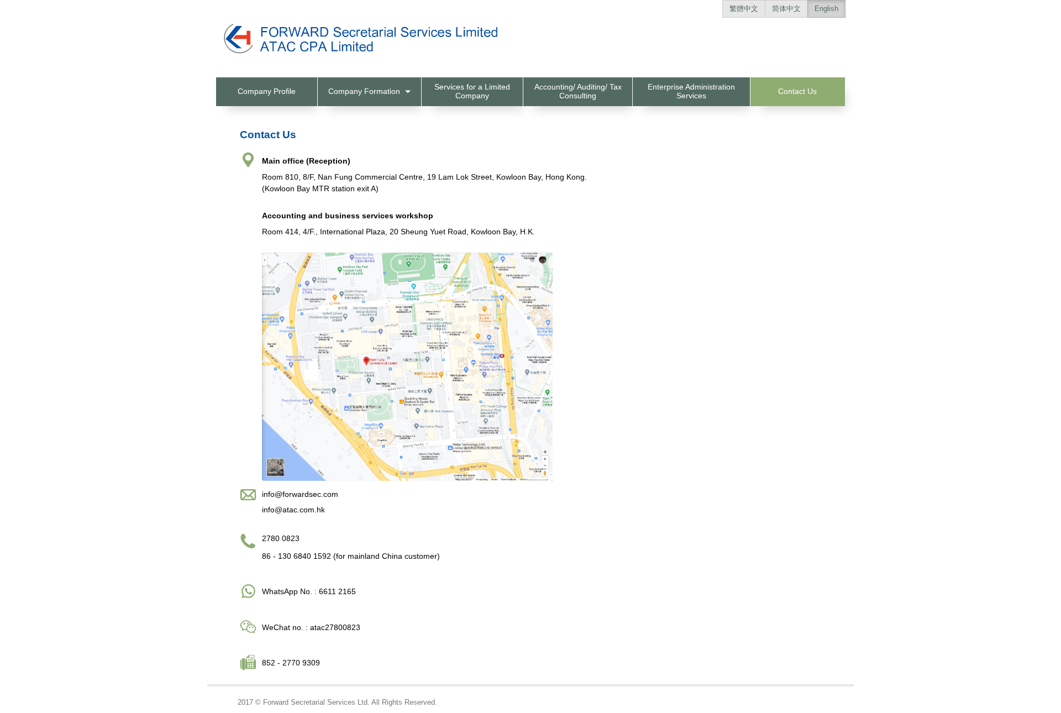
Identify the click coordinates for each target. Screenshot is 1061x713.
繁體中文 (743, 8)
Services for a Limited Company (472, 91)
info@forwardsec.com (300, 494)
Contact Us (797, 91)
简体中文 (786, 8)
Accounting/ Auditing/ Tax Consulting (578, 91)
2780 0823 (281, 538)
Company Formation (365, 91)
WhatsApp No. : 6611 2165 (309, 591)
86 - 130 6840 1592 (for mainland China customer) (351, 556)
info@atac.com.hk (293, 509)
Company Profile (267, 91)
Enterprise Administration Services (691, 91)
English (826, 8)
